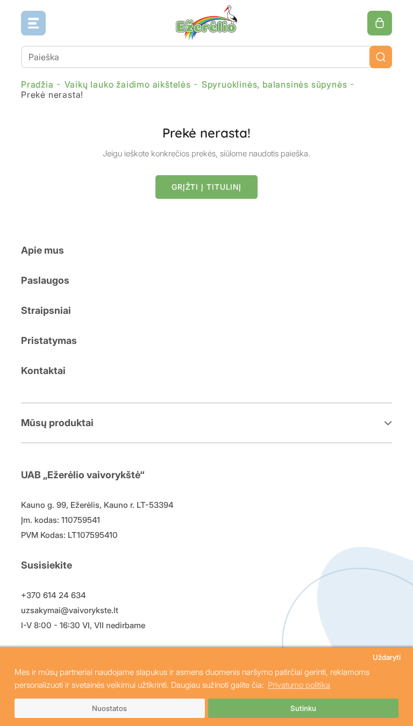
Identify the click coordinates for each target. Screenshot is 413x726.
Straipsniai (46, 310)
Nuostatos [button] (109, 708)
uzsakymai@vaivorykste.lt (69, 610)
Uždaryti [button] (387, 657)
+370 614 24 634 (53, 595)
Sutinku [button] (303, 708)
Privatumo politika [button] (299, 685)
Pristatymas (49, 340)
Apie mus (42, 250)
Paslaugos (45, 280)
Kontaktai (43, 370)
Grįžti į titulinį (206, 186)
